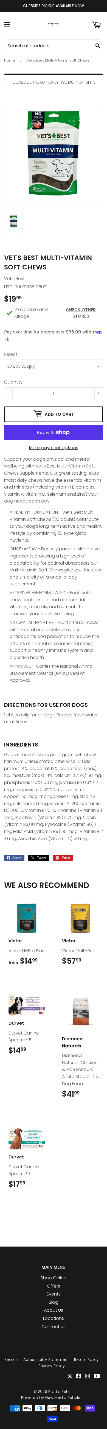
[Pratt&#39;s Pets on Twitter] (69, 1376)
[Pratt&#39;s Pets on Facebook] (78, 1376)
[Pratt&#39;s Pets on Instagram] (87, 1376)
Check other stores (81, 313)
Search (11, 1359)
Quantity (13, 382)
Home (9, 60)
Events (54, 1294)
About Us (53, 1310)
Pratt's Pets (59, 1391)
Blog (53, 1302)
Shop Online (53, 1278)
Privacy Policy (51, 1366)
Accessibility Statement (46, 1359)
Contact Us (53, 1326)
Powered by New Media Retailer (51, 1397)
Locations (53, 1318)
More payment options (53, 448)
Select (10, 354)
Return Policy (86, 1359)
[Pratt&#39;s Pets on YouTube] (97, 1376)
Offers (53, 1286)
